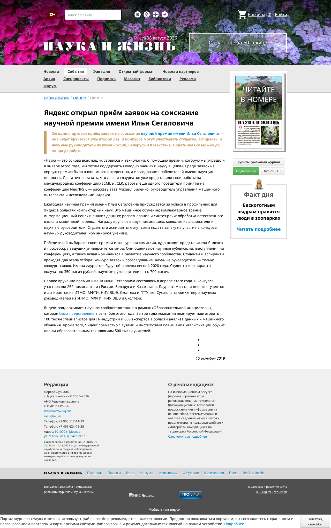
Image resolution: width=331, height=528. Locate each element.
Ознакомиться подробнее (187, 436)
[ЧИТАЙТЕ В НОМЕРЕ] (258, 60)
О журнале (191, 472)
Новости (51, 71)
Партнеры (94, 472)
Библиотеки (159, 78)
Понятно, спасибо (315, 521)
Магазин (132, 78)
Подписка (106, 78)
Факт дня (101, 71)
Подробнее (234, 523)
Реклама (187, 78)
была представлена (76, 313)
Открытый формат (136, 71)
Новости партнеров (180, 71)
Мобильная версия (165, 509)
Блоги (130, 472)
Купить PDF (272, 171)
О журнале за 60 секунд (238, 42)
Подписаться (246, 171)
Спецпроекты (76, 78)
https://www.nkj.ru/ (57, 411)
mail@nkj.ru (52, 416)
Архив (49, 78)
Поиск (233, 472)
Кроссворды (168, 472)
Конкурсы (147, 472)
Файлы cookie (253, 472)
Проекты (114, 472)
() (259, 14)
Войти (281, 14)
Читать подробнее (259, 229)
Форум (50, 85)
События (75, 71)
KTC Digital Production (271, 492)
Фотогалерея (214, 472)
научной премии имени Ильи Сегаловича (180, 133)
